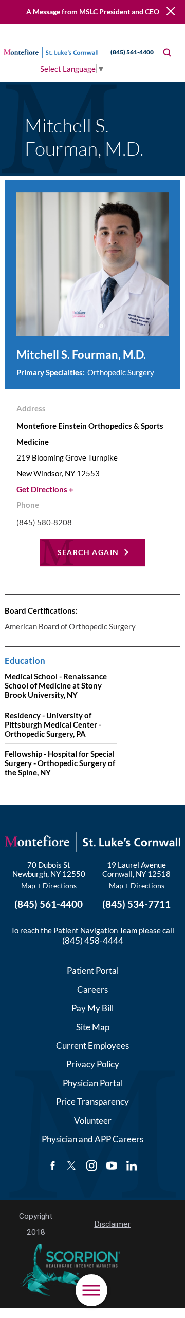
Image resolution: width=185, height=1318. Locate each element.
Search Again (88, 552)
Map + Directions (49, 886)
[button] (91, 1290)
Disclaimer (112, 1224)
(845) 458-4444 (92, 940)
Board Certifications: (41, 610)
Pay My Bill (92, 1008)
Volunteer (93, 1120)
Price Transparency (92, 1101)
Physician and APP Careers (92, 1139)
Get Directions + (44, 489)
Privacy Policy (92, 1064)
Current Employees (92, 1045)
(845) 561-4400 (132, 52)
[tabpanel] (92, 693)
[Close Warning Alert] (171, 11)
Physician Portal (93, 1083)
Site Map (92, 1027)
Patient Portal (93, 970)
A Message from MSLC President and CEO (92, 11)
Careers (92, 989)
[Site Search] (167, 53)
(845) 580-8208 (44, 522)
